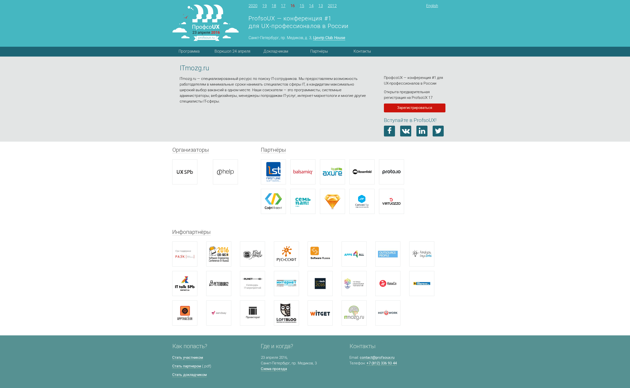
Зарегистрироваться (414, 107)
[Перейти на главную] (205, 22)
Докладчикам (275, 51)
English (432, 5)
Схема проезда (274, 369)
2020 (253, 5)
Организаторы (190, 150)
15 (302, 5)
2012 (332, 5)
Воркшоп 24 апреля (232, 51)
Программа (189, 51)
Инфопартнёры (191, 232)
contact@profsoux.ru (377, 357)
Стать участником (187, 357)
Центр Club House (329, 37)
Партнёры (319, 51)
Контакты (362, 51)
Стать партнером (186, 366)
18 (274, 5)
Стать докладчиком (189, 375)
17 (283, 5)
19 (264, 5)
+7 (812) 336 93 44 (381, 363)
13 (320, 5)
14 (311, 5)
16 (292, 5)
